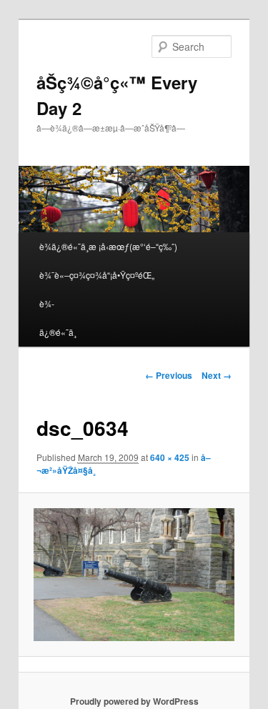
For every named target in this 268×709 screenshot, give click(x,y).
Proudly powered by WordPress (134, 701)
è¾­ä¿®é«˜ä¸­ (57, 317)
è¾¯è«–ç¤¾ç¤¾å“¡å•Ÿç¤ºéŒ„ (96, 275)
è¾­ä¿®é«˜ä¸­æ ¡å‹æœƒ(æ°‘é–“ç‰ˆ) (108, 246)
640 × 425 (169, 457)
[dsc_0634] (134, 574)
